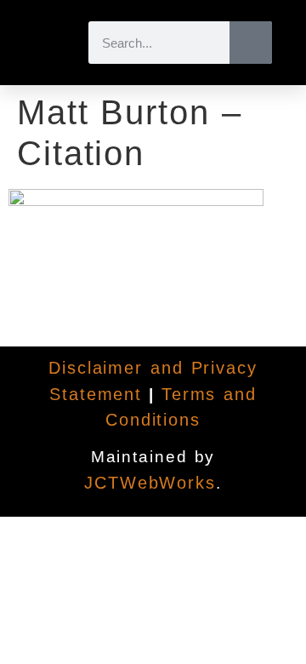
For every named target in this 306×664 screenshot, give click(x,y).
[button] (45, 42)
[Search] (251, 42)
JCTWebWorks (150, 482)
